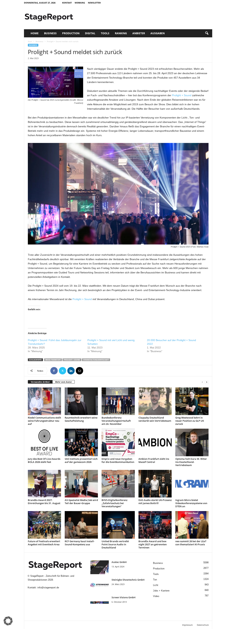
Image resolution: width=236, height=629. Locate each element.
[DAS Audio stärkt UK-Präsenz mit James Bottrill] (155, 483)
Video (156, 596)
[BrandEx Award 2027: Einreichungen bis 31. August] (44, 483)
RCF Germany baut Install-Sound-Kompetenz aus (79, 543)
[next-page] (207, 382)
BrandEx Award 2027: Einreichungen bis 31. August (44, 501)
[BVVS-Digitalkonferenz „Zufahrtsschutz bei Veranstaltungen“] (118, 483)
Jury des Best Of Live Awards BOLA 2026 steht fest (44, 460)
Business (50, 33)
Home (35, 33)
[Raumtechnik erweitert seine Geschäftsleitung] (81, 401)
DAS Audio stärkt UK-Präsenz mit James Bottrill (155, 501)
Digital (90, 33)
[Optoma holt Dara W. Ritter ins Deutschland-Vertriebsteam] (192, 442)
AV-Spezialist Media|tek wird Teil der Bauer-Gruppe (81, 501)
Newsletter (94, 2)
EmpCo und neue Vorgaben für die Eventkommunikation (118, 460)
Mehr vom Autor (63, 381)
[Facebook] (54, 370)
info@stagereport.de (48, 587)
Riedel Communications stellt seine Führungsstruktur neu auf (44, 421)
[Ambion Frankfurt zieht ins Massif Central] (155, 442)
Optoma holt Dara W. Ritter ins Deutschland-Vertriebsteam (191, 462)
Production (70, 33)
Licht (155, 585)
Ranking (121, 33)
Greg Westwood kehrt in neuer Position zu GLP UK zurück (189, 421)
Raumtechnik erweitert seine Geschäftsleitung (81, 419)
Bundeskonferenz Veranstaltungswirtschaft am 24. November (116, 421)
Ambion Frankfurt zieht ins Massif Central (153, 460)
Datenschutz (203, 624)
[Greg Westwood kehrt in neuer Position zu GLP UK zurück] (192, 401)
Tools (105, 33)
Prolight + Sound (181, 95)
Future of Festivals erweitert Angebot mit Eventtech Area (44, 543)
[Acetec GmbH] (99, 567)
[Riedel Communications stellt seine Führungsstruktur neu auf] (44, 401)
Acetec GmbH (119, 562)
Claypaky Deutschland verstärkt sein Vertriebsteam (154, 419)
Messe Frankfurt (53, 360)
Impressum (187, 624)
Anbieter (138, 33)
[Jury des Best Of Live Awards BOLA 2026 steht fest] (44, 442)
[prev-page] (202, 382)
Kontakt (67, 2)
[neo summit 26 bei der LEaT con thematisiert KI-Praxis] (192, 525)
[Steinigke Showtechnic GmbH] (99, 585)
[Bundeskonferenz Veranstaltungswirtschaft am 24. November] (118, 401)
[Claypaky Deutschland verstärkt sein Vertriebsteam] (155, 401)
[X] (62, 370)
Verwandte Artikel (40, 381)
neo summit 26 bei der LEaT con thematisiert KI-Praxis (190, 543)
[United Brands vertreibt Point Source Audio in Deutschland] (118, 525)
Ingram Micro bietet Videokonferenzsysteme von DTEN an (191, 503)
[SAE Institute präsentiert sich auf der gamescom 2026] (81, 442)
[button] (207, 33)
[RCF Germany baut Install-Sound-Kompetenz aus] (81, 525)
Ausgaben (157, 33)
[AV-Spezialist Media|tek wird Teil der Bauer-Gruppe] (81, 483)
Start (30, 41)
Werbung (80, 2)
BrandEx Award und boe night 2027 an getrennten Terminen (152, 544)
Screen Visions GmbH (124, 597)
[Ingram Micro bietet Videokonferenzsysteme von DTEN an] (192, 483)
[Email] (79, 370)
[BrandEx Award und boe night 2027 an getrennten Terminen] (155, 525)
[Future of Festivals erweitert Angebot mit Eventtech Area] (44, 525)
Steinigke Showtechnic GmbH (128, 579)
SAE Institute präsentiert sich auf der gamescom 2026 (81, 460)
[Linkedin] (71, 370)
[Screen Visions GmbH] (99, 602)
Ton (155, 579)
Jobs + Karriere (161, 590)
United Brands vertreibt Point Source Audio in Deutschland (115, 544)
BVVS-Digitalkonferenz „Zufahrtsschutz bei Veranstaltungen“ (114, 503)
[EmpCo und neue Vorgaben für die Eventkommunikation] (118, 442)
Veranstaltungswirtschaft (96, 360)
